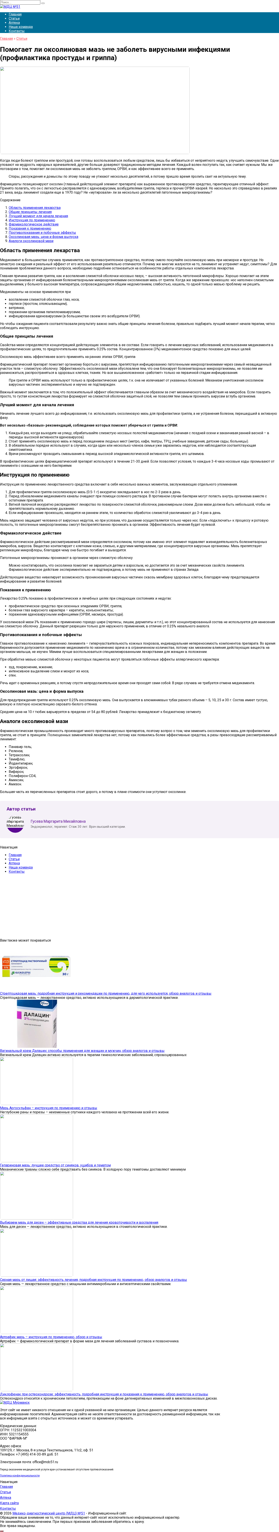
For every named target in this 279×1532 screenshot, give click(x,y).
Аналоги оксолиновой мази (31, 241)
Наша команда (21, 27)
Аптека (14, 23)
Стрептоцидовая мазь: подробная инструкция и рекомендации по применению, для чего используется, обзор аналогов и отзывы (105, 993)
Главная (15, 14)
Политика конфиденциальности (20, 1475)
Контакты (17, 31)
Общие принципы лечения (30, 212)
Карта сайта (9, 1503)
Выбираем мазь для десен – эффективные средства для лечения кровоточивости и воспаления (79, 1222)
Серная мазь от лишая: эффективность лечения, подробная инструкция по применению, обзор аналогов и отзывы (93, 1280)
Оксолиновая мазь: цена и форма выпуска (43, 237)
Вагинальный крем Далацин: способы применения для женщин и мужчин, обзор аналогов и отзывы (82, 1051)
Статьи (14, 18)
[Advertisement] (131, 907)
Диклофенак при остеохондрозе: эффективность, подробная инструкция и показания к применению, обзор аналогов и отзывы (104, 1394)
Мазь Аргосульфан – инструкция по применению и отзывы (48, 1108)
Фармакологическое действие (34, 224)
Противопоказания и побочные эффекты (42, 233)
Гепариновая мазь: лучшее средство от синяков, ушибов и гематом (55, 1165)
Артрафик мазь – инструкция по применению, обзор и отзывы (51, 1337)
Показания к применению (30, 228)
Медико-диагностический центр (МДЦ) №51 (48, 1513)
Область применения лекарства (35, 208)
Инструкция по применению (32, 220)
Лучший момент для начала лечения (38, 216)
